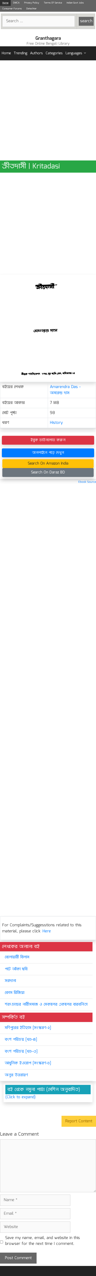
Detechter (31, 9)
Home (5, 3)
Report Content (78, 1121)
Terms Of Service (53, 3)
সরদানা (10, 981)
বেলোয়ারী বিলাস (17, 957)
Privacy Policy (31, 3)
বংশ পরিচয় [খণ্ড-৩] (21, 1051)
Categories (54, 53)
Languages (73, 53)
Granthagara (48, 38)
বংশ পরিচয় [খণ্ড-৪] (21, 1039)
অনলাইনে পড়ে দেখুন (48, 453)
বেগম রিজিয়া (14, 993)
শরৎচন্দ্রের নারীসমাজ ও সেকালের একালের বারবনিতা (46, 1004)
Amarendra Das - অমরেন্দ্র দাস (65, 390)
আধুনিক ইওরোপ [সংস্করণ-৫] (28, 1063)
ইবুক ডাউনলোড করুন (48, 440)
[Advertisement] (48, 110)
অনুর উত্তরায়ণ (16, 1075)
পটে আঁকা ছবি (16, 969)
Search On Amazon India (48, 463)
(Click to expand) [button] (20, 1097)
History (56, 423)
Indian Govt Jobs (75, 3)
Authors (36, 53)
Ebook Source (87, 482)
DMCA (16, 3)
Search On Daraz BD (48, 472)
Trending (20, 53)
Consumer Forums (12, 9)
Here (46, 931)
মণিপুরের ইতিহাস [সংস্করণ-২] (28, 1028)
